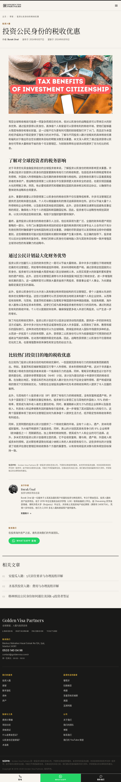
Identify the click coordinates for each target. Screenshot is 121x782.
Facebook (38, 631)
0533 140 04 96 (12, 650)
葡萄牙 (66, 680)
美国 (65, 700)
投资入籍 (6, 24)
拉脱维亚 (67, 685)
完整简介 (26, 513)
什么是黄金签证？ (10, 735)
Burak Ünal (13, 39)
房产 (4, 700)
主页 (4, 17)
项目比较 (6, 725)
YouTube (52, 631)
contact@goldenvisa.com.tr (15, 654)
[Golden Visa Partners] (11, 5)
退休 (4, 695)
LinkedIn (7, 631)
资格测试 (6, 730)
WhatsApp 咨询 (26, 540)
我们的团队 (68, 725)
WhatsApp (60, 780)
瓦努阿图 (67, 705)
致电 (20, 780)
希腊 (65, 690)
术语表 (5, 745)
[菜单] (116, 6)
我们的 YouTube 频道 (73, 740)
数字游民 (6, 690)
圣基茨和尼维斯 (70, 695)
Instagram (22, 631)
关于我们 (67, 719)
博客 (12, 17)
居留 (4, 685)
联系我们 (67, 735)
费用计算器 (7, 719)
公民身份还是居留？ (11, 740)
